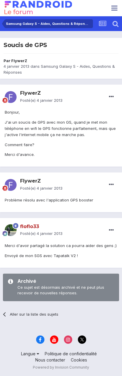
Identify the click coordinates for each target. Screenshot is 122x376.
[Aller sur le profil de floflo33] (11, 230)
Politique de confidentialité (71, 353)
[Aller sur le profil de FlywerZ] (11, 97)
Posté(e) (41, 100)
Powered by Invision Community (61, 367)
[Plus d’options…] (111, 96)
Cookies (79, 359)
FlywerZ (19, 60)
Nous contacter (50, 359)
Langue (29, 353)
